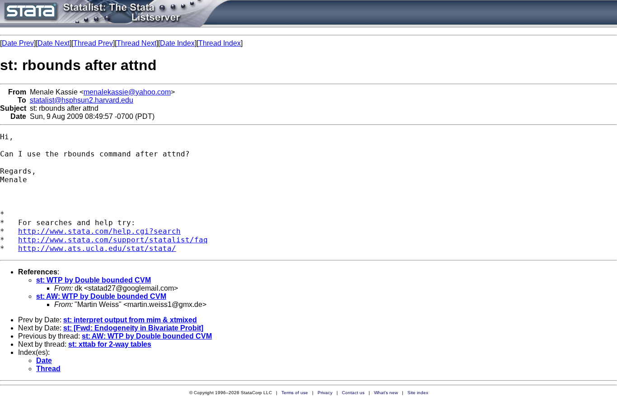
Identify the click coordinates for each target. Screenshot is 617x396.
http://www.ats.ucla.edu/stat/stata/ (97, 248)
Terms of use (294, 392)
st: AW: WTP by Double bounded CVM (101, 296)
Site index (417, 392)
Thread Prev (93, 43)
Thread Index (219, 43)
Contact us (353, 392)
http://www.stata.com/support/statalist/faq (113, 240)
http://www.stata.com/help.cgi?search (99, 231)
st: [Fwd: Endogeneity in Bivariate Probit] (133, 328)
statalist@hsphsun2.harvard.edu (81, 100)
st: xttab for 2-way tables (109, 344)
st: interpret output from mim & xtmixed (130, 320)
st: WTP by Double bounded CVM (93, 280)
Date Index (177, 43)
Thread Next (136, 43)
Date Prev (18, 43)
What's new (386, 392)
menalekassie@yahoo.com (127, 92)
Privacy (325, 392)
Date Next (53, 43)
